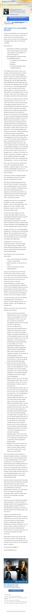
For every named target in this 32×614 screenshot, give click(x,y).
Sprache (4, 4)
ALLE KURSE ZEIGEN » (18, 22)
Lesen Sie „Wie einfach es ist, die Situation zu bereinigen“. (16, 601)
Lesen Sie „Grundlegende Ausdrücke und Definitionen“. (15, 603)
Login (26, 4)
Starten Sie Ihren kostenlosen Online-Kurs (15, 4)
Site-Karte (24, 611)
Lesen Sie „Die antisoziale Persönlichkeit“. (12, 596)
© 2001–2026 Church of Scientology (13, 611)
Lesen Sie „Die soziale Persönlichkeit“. (12, 600)
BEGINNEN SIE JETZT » (18, 17)
